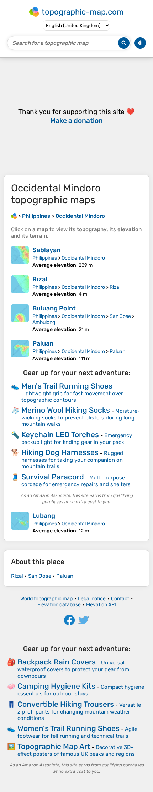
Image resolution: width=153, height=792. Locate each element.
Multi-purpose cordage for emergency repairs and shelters (76, 481)
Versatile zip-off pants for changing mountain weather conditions (79, 711)
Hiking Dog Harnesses (60, 452)
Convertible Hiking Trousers (65, 704)
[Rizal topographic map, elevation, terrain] (20, 286)
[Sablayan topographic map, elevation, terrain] (20, 257)
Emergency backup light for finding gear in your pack (76, 438)
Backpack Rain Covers (56, 661)
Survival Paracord (52, 476)
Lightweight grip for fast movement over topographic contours (72, 396)
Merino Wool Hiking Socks (65, 410)
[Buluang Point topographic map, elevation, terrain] (20, 318)
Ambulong (43, 322)
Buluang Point (54, 308)
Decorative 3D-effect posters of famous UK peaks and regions (76, 750)
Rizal (39, 279)
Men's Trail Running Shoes (66, 385)
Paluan (42, 343)
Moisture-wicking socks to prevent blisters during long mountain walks (80, 417)
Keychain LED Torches (60, 434)
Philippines (44, 258)
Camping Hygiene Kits (56, 686)
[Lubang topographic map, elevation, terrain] (20, 523)
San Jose (120, 316)
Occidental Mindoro (83, 258)
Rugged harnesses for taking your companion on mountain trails (72, 460)
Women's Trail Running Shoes (68, 728)
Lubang (43, 516)
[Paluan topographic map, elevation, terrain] (20, 351)
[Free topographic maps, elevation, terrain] (14, 216)
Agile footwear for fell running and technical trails (77, 732)
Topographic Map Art (53, 746)
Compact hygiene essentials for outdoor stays (80, 690)
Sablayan (46, 250)
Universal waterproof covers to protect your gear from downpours (73, 669)
